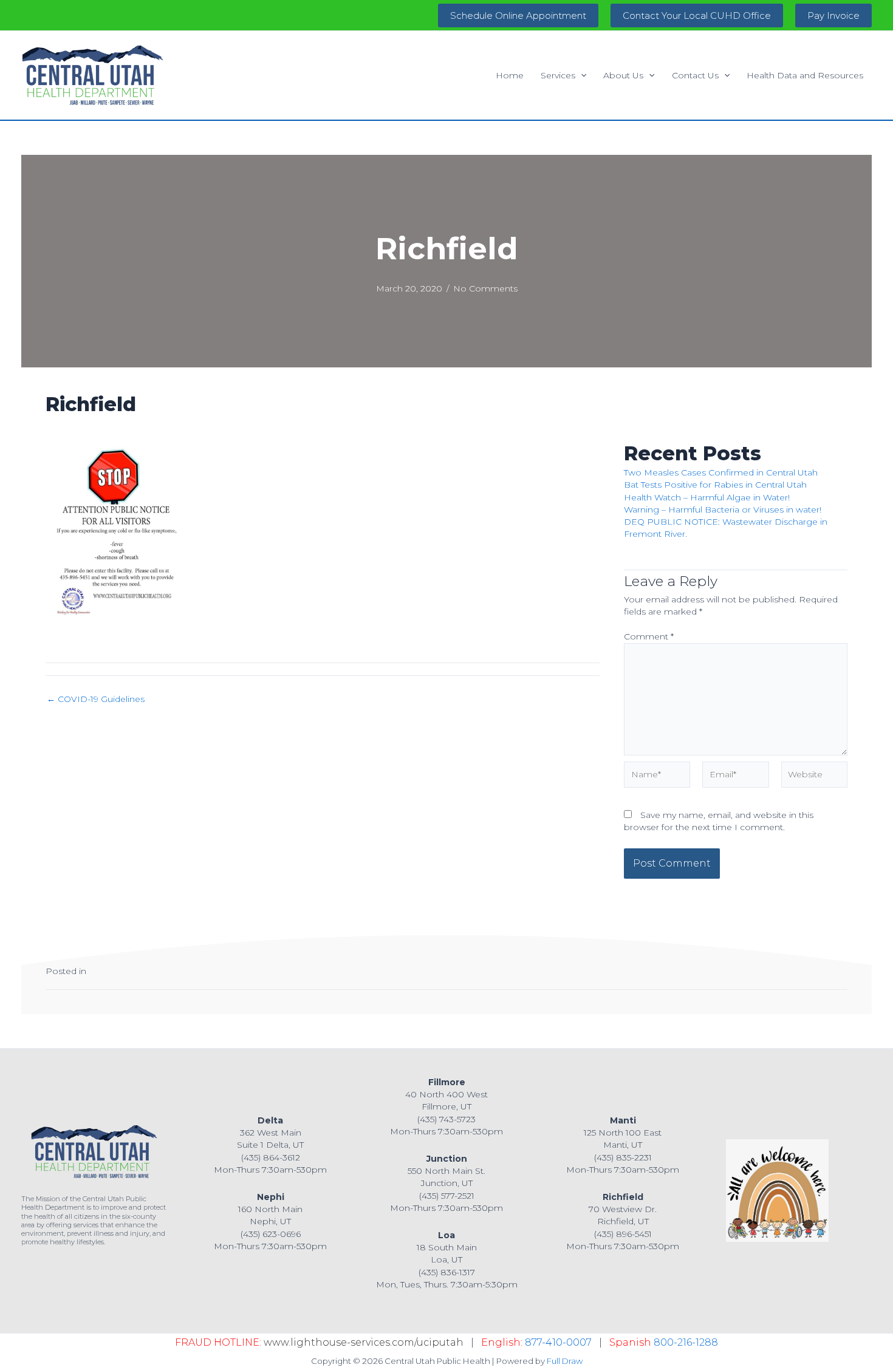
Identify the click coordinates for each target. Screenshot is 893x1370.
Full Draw (565, 1361)
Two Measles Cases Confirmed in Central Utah (721, 472)
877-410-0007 (558, 1342)
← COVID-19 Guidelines (96, 699)
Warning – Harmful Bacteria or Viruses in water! (722, 509)
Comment (649, 636)
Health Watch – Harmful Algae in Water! (707, 497)
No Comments (485, 288)
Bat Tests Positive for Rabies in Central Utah (715, 484)
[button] (518, 15)
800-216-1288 (686, 1342)
